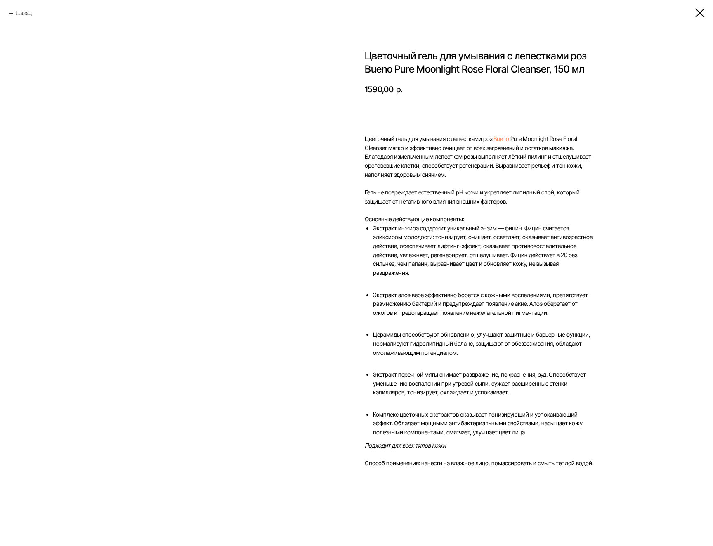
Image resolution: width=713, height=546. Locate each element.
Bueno (501, 138)
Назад (24, 12)
